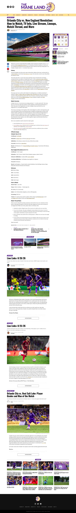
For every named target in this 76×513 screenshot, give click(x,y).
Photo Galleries (41, 14)
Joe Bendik (19, 136)
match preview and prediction (28, 123)
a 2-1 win (44, 442)
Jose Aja (28, 138)
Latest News (61, 14)
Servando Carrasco (19, 82)
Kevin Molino (15, 74)
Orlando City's (15, 198)
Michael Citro (13, 30)
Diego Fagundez (40, 89)
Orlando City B (30, 14)
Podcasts (35, 14)
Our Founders (48, 14)
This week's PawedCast (18, 128)
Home (14, 14)
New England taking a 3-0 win (26, 97)
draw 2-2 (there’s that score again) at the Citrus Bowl (27, 94)
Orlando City (18, 14)
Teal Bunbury (16, 84)
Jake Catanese (45, 125)
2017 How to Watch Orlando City (23, 225)
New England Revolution (21, 65)
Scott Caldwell (31, 156)
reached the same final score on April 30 (23, 86)
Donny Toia (18, 138)
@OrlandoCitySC (30, 198)
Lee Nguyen (36, 80)
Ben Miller (13, 333)
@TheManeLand (39, 196)
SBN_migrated (32, 225)
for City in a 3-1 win (28, 74)
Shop (57, 14)
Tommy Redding (26, 145)
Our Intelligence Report (18, 125)
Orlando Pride (24, 14)
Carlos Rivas (26, 89)
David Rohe (13, 265)
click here (30, 376)
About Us (53, 14)
